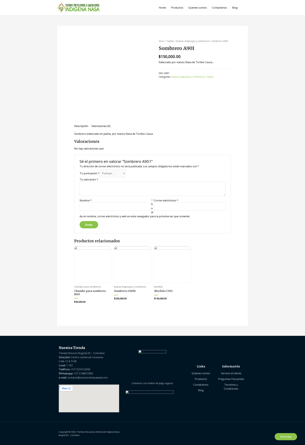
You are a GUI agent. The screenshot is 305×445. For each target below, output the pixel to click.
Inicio (161, 41)
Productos (177, 7)
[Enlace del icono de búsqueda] (244, 8)
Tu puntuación (89, 173)
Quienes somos (197, 7)
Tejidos (170, 41)
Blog (235, 7)
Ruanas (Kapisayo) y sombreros (193, 41)
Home (162, 7)
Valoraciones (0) (100, 126)
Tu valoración (89, 179)
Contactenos (219, 7)
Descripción (81, 126)
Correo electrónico (166, 200)
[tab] (81, 126)
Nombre (86, 200)
